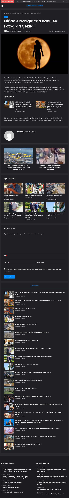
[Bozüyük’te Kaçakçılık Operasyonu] (9, 342)
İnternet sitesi (40, 262)
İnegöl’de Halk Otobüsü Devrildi (54, 196)
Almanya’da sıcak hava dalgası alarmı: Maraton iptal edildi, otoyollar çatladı (35, 1)
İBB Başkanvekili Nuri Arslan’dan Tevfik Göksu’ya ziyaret (34, 215)
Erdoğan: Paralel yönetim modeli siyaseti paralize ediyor (33, 372)
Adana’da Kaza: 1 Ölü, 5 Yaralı (11, 196)
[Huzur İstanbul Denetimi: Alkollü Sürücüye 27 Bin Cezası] (9, 398)
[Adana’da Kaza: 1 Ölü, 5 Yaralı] (13, 188)
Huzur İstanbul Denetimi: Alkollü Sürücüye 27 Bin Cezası (33, 396)
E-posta (7, 262)
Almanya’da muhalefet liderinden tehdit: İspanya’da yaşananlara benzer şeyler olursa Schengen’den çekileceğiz (39, 421)
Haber (13, 13)
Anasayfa (8, 13)
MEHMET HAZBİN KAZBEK (14, 31)
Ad (5, 255)
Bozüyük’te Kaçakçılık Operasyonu (26, 340)
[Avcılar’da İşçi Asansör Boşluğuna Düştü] (9, 382)
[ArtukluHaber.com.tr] (34, 5)
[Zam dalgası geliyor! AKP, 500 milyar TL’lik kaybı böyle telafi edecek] (9, 430)
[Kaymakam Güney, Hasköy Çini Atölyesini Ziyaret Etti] (9, 334)
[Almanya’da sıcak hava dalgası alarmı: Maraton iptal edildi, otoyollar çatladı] (41, 104)
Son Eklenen (35, 286)
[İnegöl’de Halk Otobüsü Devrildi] (55, 188)
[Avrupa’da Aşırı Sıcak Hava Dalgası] (55, 207)
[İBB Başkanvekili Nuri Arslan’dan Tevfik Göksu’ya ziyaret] (34, 207)
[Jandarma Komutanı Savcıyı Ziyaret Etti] (9, 446)
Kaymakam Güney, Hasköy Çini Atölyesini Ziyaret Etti (32, 332)
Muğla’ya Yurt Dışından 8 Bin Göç (26, 388)
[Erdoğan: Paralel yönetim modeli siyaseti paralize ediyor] (9, 374)
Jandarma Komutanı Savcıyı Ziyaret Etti (28, 444)
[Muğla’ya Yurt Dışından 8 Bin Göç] (9, 390)
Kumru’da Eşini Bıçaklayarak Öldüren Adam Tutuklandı (13, 215)
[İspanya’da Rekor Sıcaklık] (34, 188)
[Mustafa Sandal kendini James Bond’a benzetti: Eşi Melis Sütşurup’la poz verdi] (9, 406)
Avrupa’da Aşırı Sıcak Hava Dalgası (55, 215)
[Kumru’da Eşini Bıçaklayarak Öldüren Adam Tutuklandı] (13, 207)
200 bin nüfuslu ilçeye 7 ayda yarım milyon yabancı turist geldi (35, 436)
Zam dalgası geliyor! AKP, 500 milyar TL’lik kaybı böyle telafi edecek (37, 428)
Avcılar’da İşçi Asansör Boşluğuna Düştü (28, 380)
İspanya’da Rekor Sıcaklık (33, 195)
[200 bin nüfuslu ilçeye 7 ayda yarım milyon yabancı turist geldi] (9, 438)
